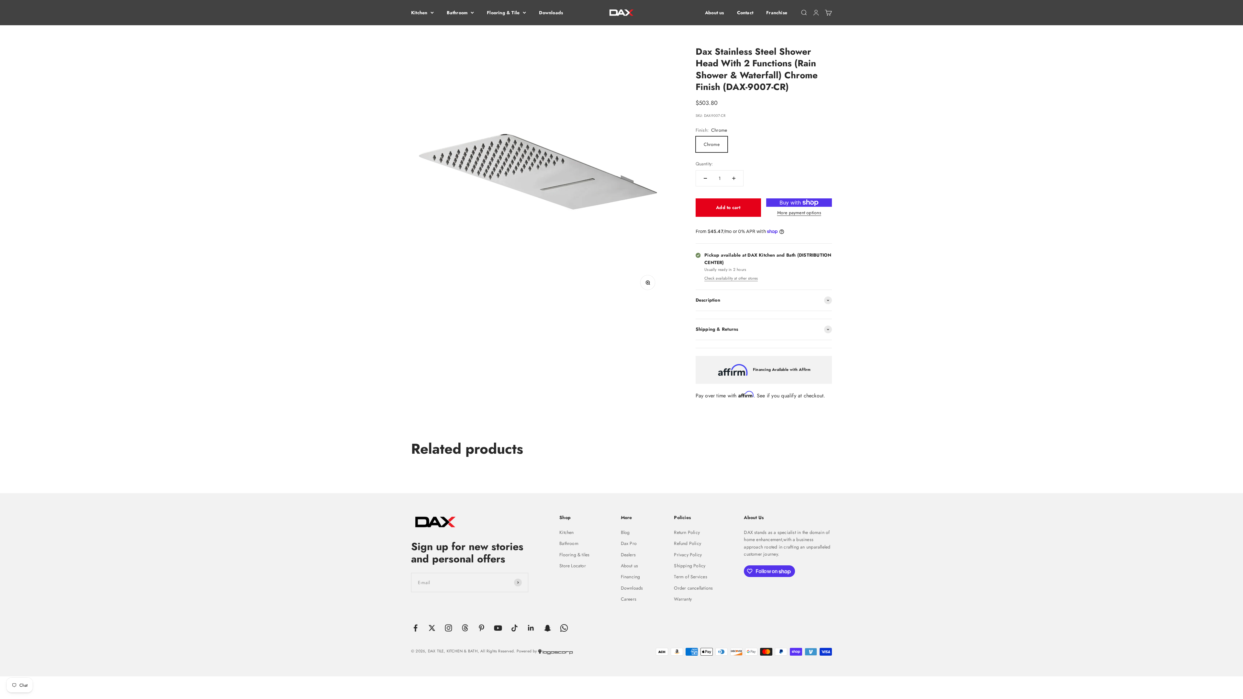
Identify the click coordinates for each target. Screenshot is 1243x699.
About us (714, 12)
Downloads (551, 12)
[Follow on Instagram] (448, 628)
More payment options (799, 212)
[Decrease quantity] (705, 178)
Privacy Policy (688, 554)
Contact (745, 12)
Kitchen (419, 12)
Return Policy (687, 532)
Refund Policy (687, 543)
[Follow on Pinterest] (481, 628)
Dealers (628, 554)
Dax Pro (629, 543)
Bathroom (457, 12)
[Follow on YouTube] (498, 628)
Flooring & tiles (574, 554)
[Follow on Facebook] (415, 628)
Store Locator (572, 565)
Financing (630, 576)
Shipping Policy (689, 565)
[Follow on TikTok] (514, 628)
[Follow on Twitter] (432, 628)
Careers (628, 599)
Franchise (776, 12)
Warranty (683, 599)
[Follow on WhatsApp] (564, 628)
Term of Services (690, 576)
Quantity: (704, 164)
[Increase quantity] (733, 178)
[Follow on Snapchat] (547, 628)
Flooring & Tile (503, 12)
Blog (625, 532)
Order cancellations (693, 588)
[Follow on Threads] (465, 628)
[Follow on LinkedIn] (531, 628)
